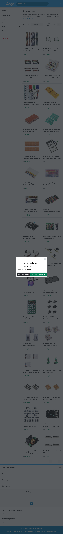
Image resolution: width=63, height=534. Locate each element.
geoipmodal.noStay (23, 274)
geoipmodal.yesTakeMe (38, 274)
